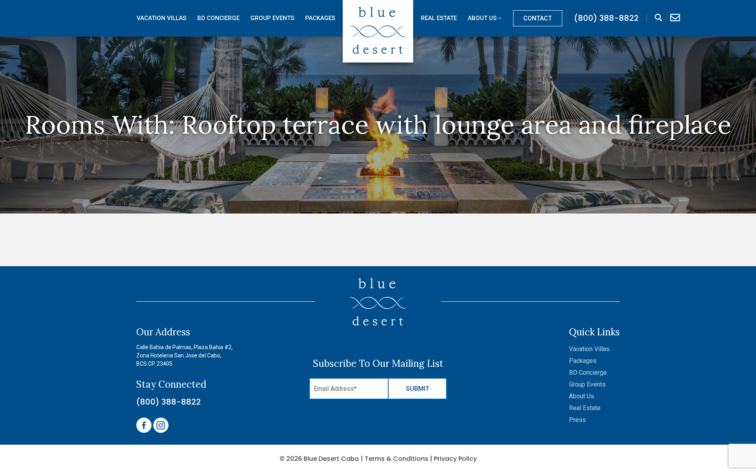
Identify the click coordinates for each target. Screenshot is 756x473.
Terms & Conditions (396, 458)
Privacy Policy (455, 458)
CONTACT (537, 18)
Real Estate (439, 18)
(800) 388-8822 (168, 401)
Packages (320, 18)
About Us (482, 18)
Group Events (272, 18)
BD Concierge (218, 18)
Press (577, 419)
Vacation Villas (161, 18)
